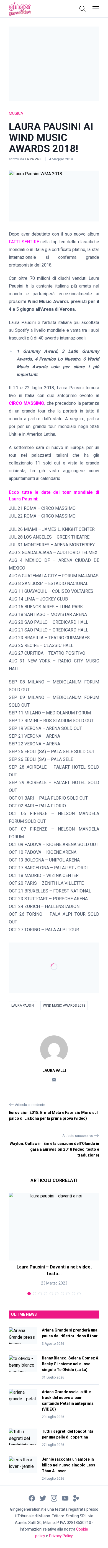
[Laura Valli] (54, 1049)
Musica (16, 113)
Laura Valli (33, 159)
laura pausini (23, 1005)
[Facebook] (32, 1497)
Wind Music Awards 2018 (64, 1005)
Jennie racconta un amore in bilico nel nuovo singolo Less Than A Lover (68, 1465)
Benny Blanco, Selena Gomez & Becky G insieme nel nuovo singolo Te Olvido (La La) (70, 1364)
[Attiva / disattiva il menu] (95, 8)
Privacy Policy (61, 1536)
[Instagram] (54, 1497)
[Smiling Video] (76, 1497)
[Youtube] (65, 1497)
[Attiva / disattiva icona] (82, 8)
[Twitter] (43, 1497)
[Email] (54, 1079)
